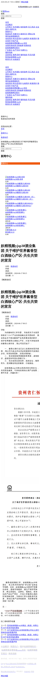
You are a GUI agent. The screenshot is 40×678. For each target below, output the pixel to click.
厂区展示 (8, 50)
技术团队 (16, 27)
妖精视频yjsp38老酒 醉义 (15, 219)
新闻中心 (8, 32)
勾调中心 (24, 50)
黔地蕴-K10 (9, 232)
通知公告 (31, 34)
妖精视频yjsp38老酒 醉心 (15, 212)
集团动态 (8, 34)
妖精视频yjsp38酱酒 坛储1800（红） (19, 199)
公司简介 (8, 27)
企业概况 (8, 25)
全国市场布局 (10, 45)
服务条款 (24, 55)
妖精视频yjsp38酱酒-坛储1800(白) (18, 206)
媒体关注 (24, 34)
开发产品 (14, 41)
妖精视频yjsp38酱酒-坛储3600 (16, 186)
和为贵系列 (17, 38)
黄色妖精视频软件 (12, 36)
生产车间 (16, 50)
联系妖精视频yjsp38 (13, 57)
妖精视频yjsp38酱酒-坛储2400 (16, 192)
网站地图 (24, 2)
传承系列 (8, 38)
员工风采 (31, 27)
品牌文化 (12, 29)
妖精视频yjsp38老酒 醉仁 (15, 225)
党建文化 (16, 34)
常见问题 (31, 55)
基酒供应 (27, 45)
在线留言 (16, 59)
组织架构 (24, 27)
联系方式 (8, 59)
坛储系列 (25, 38)
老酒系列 (33, 38)
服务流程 (16, 55)
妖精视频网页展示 (12, 48)
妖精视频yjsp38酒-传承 (14, 179)
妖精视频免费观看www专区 (16, 43)
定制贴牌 (20, 45)
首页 (7, 22)
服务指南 (8, 52)
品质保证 (8, 55)
